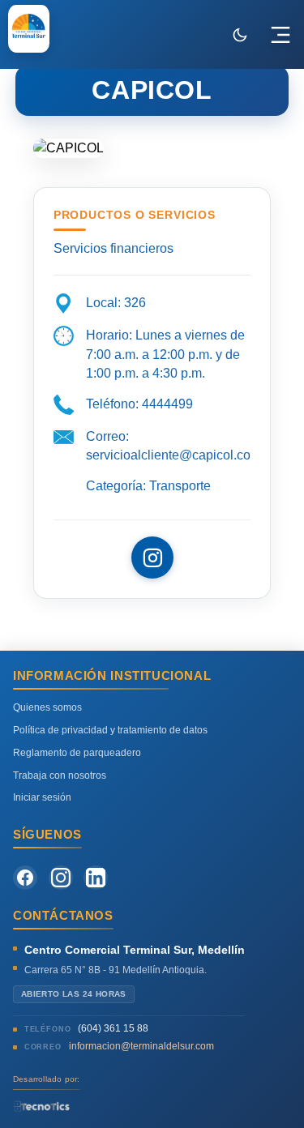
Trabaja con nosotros (59, 775)
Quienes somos (47, 707)
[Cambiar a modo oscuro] (240, 34)
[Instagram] (61, 877)
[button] (280, 35)
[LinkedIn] (95, 877)
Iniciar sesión (42, 797)
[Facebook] (25, 877)
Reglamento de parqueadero (77, 752)
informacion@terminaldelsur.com (141, 1046)
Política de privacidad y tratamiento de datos (110, 730)
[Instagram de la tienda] (152, 557)
